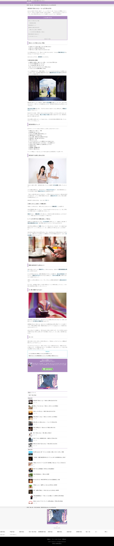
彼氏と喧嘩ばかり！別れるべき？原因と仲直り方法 (44, 427)
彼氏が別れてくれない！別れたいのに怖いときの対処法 (45, 416)
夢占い (106, 531)
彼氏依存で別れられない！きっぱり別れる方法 (48, 5)
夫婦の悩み (50, 531)
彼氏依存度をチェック (32, 25)
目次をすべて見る (47, 38)
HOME (28, 5)
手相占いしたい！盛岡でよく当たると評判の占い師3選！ (45, 485)
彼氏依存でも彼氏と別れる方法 (33, 27)
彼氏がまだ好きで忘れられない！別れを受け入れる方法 (45, 443)
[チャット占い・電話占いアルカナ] (47, 388)
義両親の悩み (79, 531)
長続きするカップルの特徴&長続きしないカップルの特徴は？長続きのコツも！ (43, 355)
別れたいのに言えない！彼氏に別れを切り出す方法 (44, 411)
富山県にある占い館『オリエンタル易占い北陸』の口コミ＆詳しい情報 (48, 452)
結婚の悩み (2, 531)
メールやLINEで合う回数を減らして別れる (37, 31)
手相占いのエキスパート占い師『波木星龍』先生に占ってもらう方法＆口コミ (49, 463)
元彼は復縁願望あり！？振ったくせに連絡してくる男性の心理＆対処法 (48, 495)
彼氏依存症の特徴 (33, 23)
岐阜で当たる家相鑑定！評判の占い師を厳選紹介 (43, 468)
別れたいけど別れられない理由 (33, 20)
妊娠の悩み (69, 531)
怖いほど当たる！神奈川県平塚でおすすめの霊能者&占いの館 (46, 479)
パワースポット (13, 534)
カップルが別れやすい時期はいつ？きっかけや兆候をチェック (40, 353)
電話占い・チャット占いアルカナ (54, 539)
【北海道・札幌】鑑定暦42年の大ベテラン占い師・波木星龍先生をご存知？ (49, 457)
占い (96, 531)
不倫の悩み (12, 531)
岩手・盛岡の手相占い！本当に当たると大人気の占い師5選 (46, 490)
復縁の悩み (21, 531)
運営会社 (64, 539)
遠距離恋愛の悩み (42, 531)
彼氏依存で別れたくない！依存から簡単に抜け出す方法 (45, 400)
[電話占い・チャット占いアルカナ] (57, 523)
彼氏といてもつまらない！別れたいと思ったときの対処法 (45, 406)
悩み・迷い (31, 5)
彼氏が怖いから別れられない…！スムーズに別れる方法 (45, 422)
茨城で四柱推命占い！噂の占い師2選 (41, 474)
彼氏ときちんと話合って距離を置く (36, 29)
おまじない (2, 534)
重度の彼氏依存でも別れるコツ (33, 34)
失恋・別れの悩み (37, 5)
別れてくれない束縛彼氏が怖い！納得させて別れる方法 (45, 438)
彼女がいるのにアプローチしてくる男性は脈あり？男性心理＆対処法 (48, 501)
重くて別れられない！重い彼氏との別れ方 (42, 433)
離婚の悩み (59, 531)
